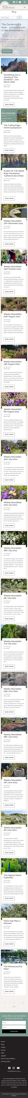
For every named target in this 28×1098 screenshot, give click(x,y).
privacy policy (5, 1061)
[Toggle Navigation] (24, 7)
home (3, 1041)
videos (3, 1047)
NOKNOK (14, 1095)
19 (23, 1003)
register (3, 1056)
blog (2, 1044)
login (2, 1053)
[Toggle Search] (25, 2)
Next (14, 1006)
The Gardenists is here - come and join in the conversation (13, 27)
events (3, 1050)
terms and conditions (8, 1058)
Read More (7, 51)
